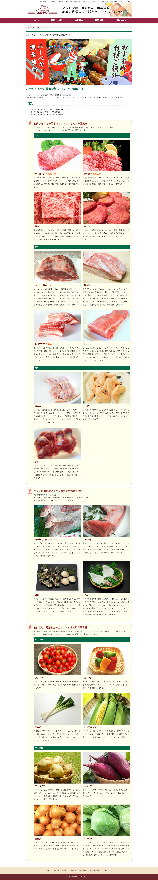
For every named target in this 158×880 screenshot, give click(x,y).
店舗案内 (56, 870)
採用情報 (73, 870)
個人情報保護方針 (95, 870)
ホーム (37, 20)
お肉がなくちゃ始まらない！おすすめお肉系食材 (47, 109)
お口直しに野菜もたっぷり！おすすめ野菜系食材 (47, 114)
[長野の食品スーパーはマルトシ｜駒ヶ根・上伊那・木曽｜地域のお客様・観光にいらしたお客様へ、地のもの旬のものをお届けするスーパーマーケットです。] (79, 9)
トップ (28, 27)
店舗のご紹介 (57, 20)
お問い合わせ (121, 20)
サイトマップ (107, 870)
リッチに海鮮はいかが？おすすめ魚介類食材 (46, 112)
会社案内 (79, 20)
